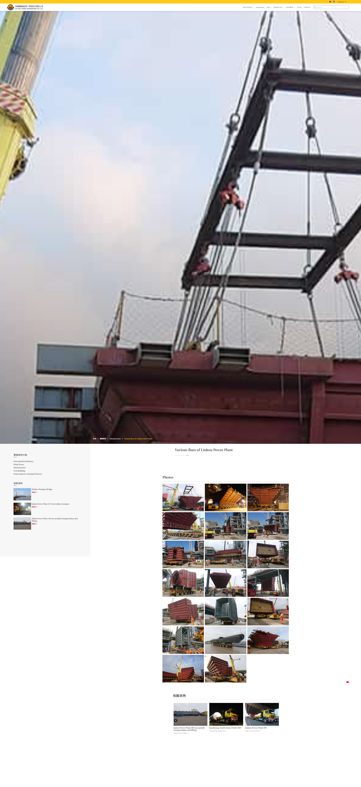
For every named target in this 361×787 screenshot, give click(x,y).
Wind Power (19, 464)
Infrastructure (20, 467)
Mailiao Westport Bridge (42, 489)
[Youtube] (330, 2)
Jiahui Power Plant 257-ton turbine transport (50, 504)
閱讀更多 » (34, 492)
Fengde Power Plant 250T (220, 727)
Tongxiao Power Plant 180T (256, 727)
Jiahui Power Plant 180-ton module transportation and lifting (55, 519)
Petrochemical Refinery (23, 461)
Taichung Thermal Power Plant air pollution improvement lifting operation (189, 730)
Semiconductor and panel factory (28, 474)
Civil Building (19, 470)
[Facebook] (334, 2)
